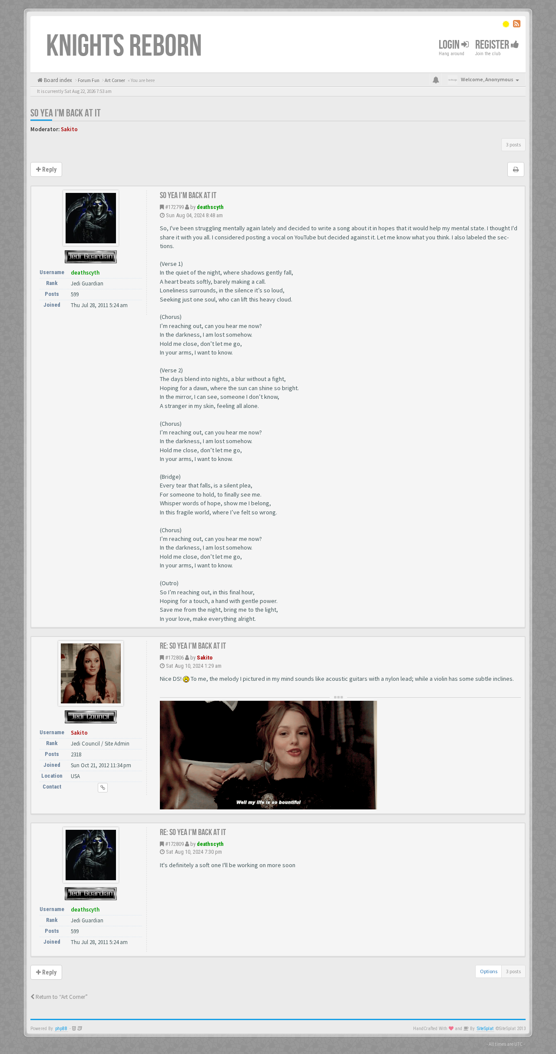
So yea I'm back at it (65, 113)
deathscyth (210, 207)
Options (488, 971)
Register (493, 45)
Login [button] (450, 45)
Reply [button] (48, 169)
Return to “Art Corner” (61, 997)
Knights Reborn (124, 46)
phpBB (61, 1028)
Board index (57, 80)
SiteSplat (485, 1028)
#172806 (174, 657)
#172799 (174, 207)
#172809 (174, 844)
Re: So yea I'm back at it (193, 646)
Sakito (69, 129)
